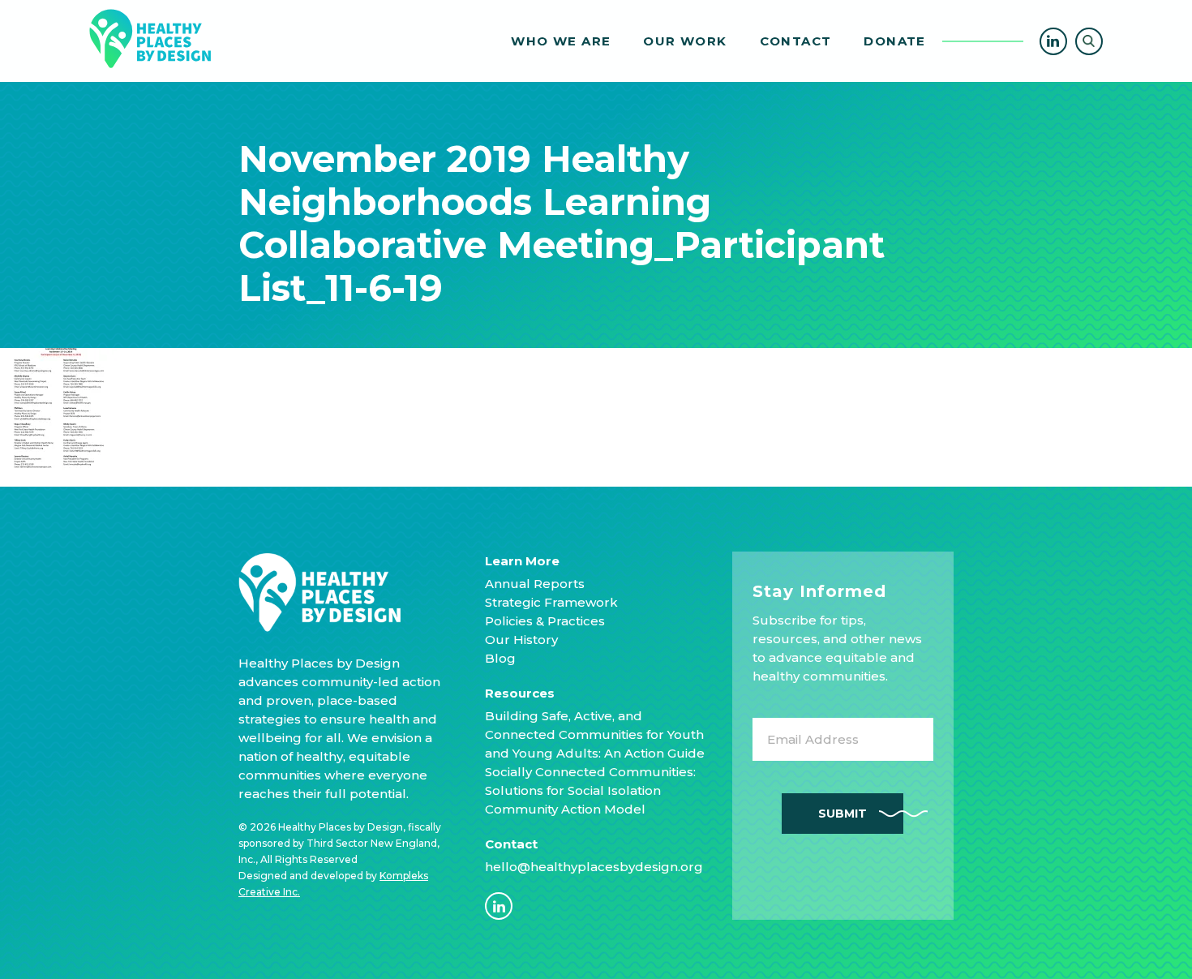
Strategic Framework (551, 602)
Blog (500, 658)
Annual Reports (535, 583)
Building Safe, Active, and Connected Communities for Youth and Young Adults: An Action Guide (595, 734)
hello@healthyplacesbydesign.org (594, 866)
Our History (521, 639)
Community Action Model (565, 809)
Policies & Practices (545, 621)
